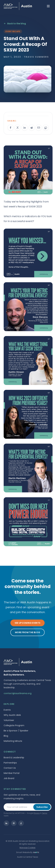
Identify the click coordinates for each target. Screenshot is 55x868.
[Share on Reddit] (32, 128)
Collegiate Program (14, 725)
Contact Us (10, 767)
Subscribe (42, 807)
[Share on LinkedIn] (25, 128)
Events (7, 709)
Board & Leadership (14, 757)
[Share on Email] (39, 128)
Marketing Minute (13, 741)
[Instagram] (13, 823)
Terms (44, 813)
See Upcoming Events (27, 622)
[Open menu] (48, 6)
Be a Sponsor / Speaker (16, 730)
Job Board (9, 778)
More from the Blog (27, 632)
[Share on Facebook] (10, 128)
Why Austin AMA (12, 715)
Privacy (37, 813)
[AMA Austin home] (18, 6)
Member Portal (11, 773)
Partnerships (10, 762)
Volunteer (9, 720)
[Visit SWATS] (36, 852)
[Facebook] (21, 823)
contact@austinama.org (17, 693)
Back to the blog (16, 23)
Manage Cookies (27, 847)
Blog (6, 735)
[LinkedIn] (6, 823)
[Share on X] (18, 128)
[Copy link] (46, 128)
